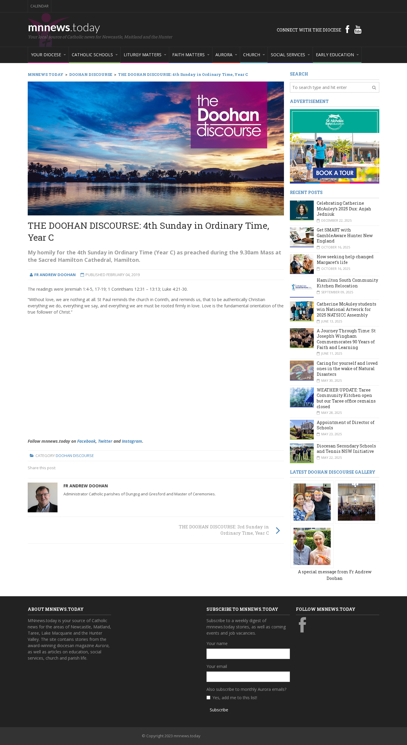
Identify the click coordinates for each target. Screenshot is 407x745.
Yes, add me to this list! (234, 697)
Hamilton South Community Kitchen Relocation (347, 283)
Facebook (86, 441)
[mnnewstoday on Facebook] (347, 29)
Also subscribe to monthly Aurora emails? (246, 689)
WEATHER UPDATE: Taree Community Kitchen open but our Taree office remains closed (346, 398)
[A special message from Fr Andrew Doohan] (312, 502)
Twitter (105, 441)
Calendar (39, 6)
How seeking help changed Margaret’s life (345, 259)
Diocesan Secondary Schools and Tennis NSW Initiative (346, 448)
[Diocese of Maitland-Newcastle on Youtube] (357, 29)
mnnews (64, 27)
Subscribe (219, 710)
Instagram (132, 441)
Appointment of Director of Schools (346, 425)
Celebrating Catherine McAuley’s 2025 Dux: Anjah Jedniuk (344, 208)
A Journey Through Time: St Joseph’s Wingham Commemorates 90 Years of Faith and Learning (346, 339)
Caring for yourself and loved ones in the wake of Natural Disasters (347, 368)
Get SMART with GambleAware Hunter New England (345, 235)
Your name (217, 643)
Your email (216, 666)
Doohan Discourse (75, 455)
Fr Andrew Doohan (85, 486)
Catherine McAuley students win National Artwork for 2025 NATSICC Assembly (346, 309)
